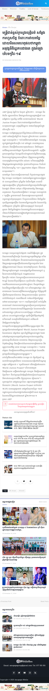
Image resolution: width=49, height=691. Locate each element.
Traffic (22, 9)
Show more (43, 502)
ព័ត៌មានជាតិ (21, 491)
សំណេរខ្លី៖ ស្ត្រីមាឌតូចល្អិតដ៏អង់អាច (24, 616)
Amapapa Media (21, 680)
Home (4, 9)
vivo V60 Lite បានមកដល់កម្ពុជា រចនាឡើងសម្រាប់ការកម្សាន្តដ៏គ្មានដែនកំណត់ (28, 467)
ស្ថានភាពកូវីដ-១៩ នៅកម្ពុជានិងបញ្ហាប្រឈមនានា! (29, 626)
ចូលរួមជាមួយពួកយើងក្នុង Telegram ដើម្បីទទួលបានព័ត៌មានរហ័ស (24, 69)
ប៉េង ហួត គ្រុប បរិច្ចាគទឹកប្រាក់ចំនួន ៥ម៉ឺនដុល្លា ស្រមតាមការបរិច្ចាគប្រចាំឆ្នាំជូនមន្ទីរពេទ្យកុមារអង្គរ (24, 558)
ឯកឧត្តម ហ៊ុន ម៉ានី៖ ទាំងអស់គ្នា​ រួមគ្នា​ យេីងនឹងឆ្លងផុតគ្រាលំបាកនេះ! (30, 646)
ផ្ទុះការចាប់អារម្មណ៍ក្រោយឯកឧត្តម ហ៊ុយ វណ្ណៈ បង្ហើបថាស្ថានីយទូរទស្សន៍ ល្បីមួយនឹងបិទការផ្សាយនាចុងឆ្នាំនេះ (24, 588)
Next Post (44, 601)
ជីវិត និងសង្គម (12, 28)
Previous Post (6, 601)
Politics (13, 9)
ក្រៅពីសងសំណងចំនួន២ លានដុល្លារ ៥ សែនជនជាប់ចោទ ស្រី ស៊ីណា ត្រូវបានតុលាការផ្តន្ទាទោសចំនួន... (23, 528)
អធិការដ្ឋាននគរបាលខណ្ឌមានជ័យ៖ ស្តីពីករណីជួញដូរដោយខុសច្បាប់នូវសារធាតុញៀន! (29, 636)
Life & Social (33, 9)
